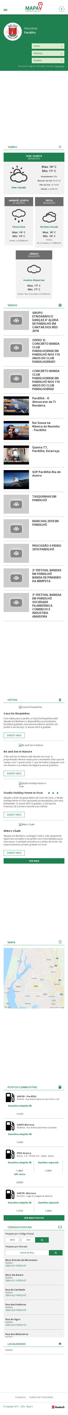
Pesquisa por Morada (16, 1246)
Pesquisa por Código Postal (19, 1233)
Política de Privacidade (41, 1397)
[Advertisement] (34, 106)
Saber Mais (14, 735)
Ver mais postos (34, 1218)
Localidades (10, 10)
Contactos (20, 1397)
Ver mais (34, 861)
